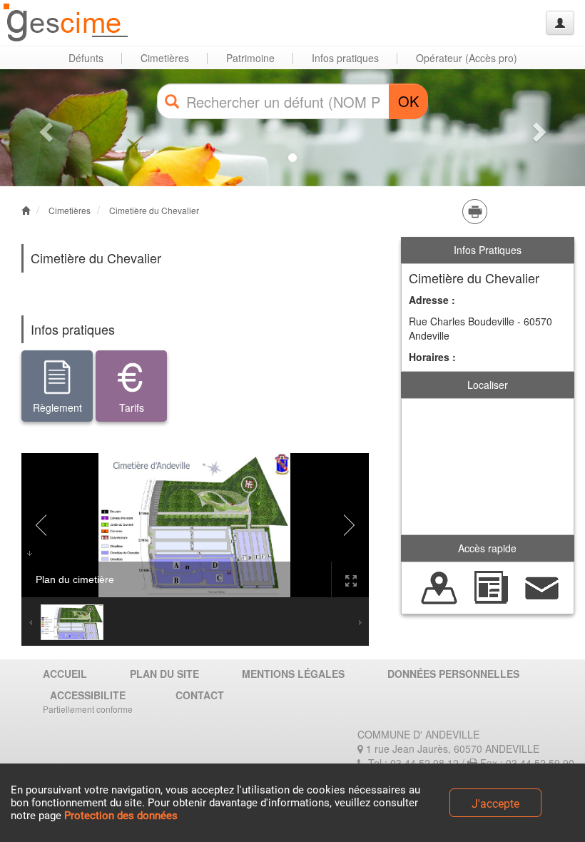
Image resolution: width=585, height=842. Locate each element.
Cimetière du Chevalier (154, 210)
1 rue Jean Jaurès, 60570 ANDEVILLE (451, 748)
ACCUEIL (65, 673)
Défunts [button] (85, 58)
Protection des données (121, 815)
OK (408, 101)
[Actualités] (491, 586)
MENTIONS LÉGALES (293, 673)
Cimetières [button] (165, 58)
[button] (44, 127)
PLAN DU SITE (164, 673)
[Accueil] (66, 23)
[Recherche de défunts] (439, 586)
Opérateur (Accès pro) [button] (466, 58)
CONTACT (200, 695)
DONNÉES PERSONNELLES (453, 673)
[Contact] (542, 586)
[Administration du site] (560, 23)
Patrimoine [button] (250, 58)
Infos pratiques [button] (345, 58)
